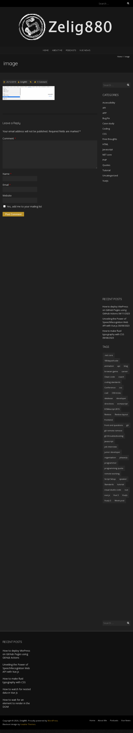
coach (121, 376)
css (120, 387)
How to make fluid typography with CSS (14, 680)
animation (109, 366)
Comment (9, 138)
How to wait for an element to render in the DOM (16, 703)
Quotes (106, 165)
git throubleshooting (113, 436)
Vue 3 (116, 495)
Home (46, 50)
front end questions (113, 425)
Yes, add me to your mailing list (24, 206)
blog (126, 366)
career (125, 371)
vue (126, 489)
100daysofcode (111, 360)
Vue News (84, 50)
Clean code (109, 376)
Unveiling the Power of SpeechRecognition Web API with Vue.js (115, 322)
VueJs (105, 180)
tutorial (120, 484)
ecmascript (122, 403)
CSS (105, 133)
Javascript (108, 149)
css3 (106, 393)
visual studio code (112, 489)
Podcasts (71, 50)
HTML (105, 144)
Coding (106, 128)
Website (7, 195)
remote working (111, 473)
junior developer (112, 452)
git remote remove (113, 430)
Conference (110, 387)
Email (7, 184)
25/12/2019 (11, 82)
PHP (105, 159)
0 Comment (42, 82)
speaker (123, 479)
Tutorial (106, 170)
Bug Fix (106, 118)
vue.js (107, 495)
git (127, 425)
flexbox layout (121, 414)
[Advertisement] (116, 240)
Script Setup (110, 479)
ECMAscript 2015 (111, 409)
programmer (110, 463)
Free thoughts (110, 139)
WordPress (53, 720)
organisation (110, 457)
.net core (108, 355)
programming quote (113, 468)
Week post (119, 500)
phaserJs (123, 457)
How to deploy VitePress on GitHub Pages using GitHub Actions (115, 310)
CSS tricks (116, 393)
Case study (108, 123)
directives (109, 403)
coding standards (112, 382)
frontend (108, 419)
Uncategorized (110, 175)
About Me (57, 50)
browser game (111, 371)
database (108, 398)
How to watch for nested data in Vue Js (17, 691)
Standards (109, 484)
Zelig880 (23, 82)
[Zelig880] (66, 15)
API (104, 107)
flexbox (107, 414)
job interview (110, 446)
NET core (107, 154)
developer (121, 398)
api (118, 366)
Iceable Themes (27, 724)
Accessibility (109, 102)
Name (7, 173)
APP (105, 113)
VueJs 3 (107, 500)
